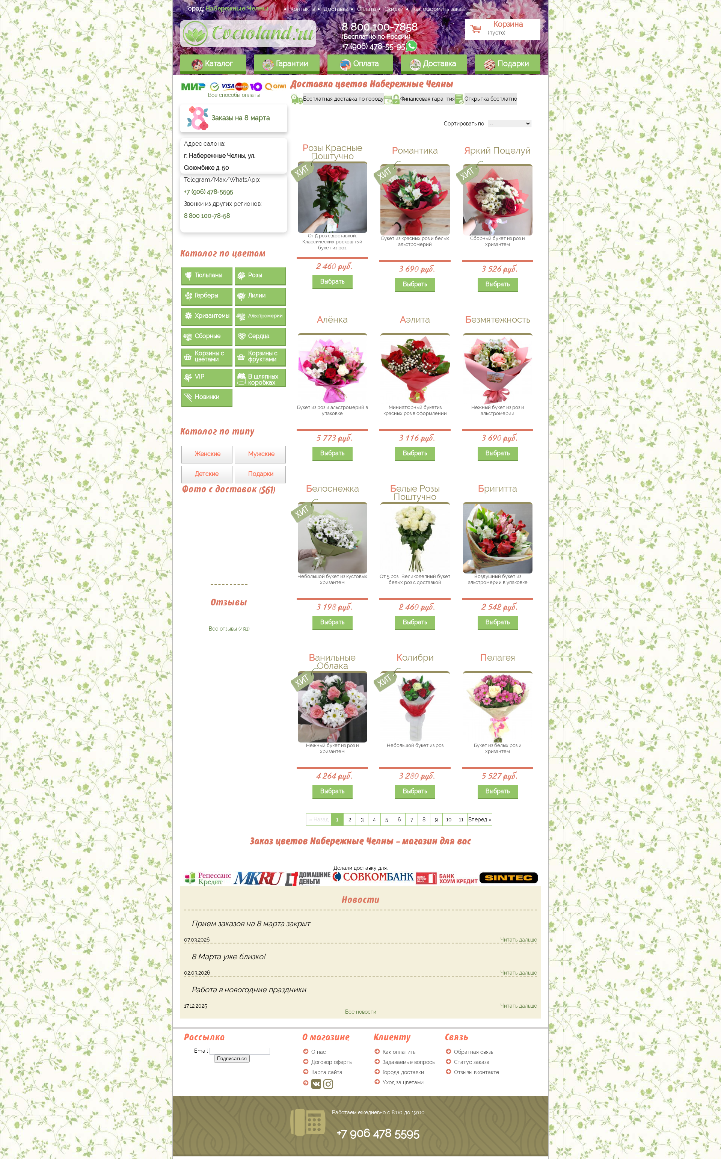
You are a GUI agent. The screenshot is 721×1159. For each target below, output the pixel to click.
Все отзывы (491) (229, 629)
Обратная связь (473, 1052)
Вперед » (480, 819)
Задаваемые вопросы (409, 1062)
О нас (318, 1052)
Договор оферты (332, 1062)
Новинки (207, 396)
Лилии (256, 295)
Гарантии (291, 63)
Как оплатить (399, 1052)
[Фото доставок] (229, 543)
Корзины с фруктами (263, 356)
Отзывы (229, 602)
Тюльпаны (208, 275)
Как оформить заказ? (439, 9)
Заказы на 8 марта (240, 118)
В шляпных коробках (263, 379)
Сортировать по (464, 124)
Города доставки (403, 1072)
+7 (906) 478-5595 (208, 191)
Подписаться (232, 1058)
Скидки (394, 9)
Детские (207, 473)
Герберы (206, 295)
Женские (207, 453)
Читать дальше (519, 940)
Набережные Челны (236, 8)
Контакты (302, 9)
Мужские (261, 453)
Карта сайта (326, 1072)
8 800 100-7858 (380, 27)
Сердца (259, 336)
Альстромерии (265, 315)
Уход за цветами (403, 1082)
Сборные (207, 336)
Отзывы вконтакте (476, 1072)
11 (461, 819)
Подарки (512, 63)
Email (201, 1051)
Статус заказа (472, 1062)
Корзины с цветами (209, 356)
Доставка (336, 9)
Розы (255, 275)
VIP (199, 376)
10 (449, 819)
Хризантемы (212, 315)
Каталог (218, 63)
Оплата (366, 9)
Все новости (360, 1012)
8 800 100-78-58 (207, 215)
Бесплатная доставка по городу (337, 97)
